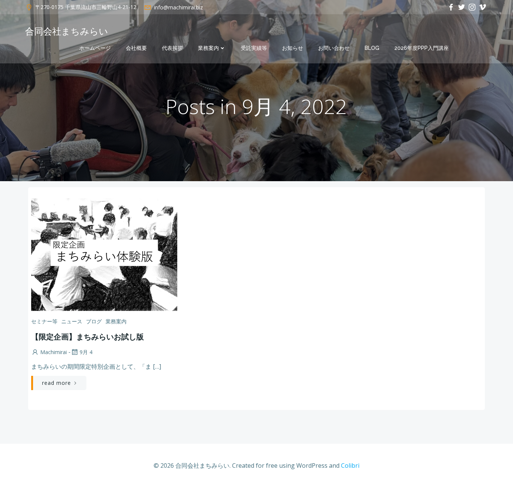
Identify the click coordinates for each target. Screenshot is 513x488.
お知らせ (292, 48)
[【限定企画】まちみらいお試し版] (104, 254)
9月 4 (86, 352)
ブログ (94, 321)
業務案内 (208, 48)
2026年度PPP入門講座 (421, 48)
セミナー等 (44, 321)
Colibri (350, 465)
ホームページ (95, 48)
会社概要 (136, 48)
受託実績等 (254, 48)
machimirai (53, 352)
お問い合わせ (334, 48)
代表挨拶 (172, 48)
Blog (372, 48)
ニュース (71, 321)
